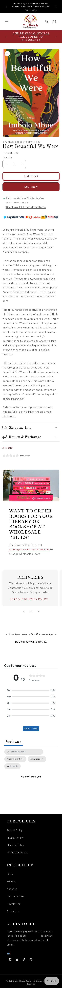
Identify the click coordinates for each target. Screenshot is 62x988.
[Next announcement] (56, 6)
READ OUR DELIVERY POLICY (29, 599)
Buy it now (31, 186)
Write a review (31, 728)
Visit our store (15, 896)
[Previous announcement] (6, 6)
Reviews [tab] (13, 742)
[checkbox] (12, 766)
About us (12, 889)
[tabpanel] (31, 780)
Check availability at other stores (26, 207)
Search (11, 881)
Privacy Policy (15, 837)
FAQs (10, 874)
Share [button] (9, 447)
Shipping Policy (15, 845)
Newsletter (13, 904)
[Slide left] (23, 611)
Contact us (13, 911)
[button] (6, 21)
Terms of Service (17, 852)
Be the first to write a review (31, 641)
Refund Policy (14, 830)
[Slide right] (38, 611)
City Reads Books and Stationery (30, 981)
